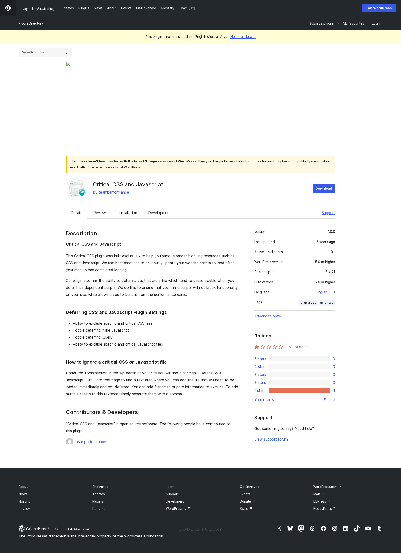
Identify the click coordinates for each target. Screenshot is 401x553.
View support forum (271, 439)
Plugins (97, 501)
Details (76, 212)
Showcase (100, 487)
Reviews (100, 212)
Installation (128, 212)
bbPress (321, 501)
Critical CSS (308, 302)
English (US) (326, 292)
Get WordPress (379, 8)
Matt (318, 494)
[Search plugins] (67, 52)
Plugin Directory (31, 23)
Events (245, 494)
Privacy (24, 508)
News (23, 494)
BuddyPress (324, 508)
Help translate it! (243, 37)
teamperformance (114, 192)
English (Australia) (76, 529)
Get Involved (250, 487)
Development (159, 212)
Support (328, 212)
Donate (247, 501)
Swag (246, 508)
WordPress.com (327, 487)
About (23, 487)
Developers (175, 501)
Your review (264, 399)
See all (329, 399)
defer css (326, 302)
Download (324, 188)
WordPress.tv (178, 508)
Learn (170, 487)
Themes (98, 494)
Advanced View (267, 316)
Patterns (98, 508)
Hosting (24, 501)
